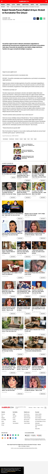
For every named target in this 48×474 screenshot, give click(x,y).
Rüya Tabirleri (26, 421)
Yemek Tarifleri (27, 423)
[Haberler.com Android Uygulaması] (33, 435)
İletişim (39, 407)
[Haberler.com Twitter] (8, 435)
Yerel (8, 6)
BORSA (18, 4)
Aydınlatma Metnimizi (11, 471)
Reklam (35, 407)
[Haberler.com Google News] (3, 435)
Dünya (3, 425)
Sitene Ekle (37, 428)
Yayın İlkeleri (45, 407)
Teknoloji (14, 415)
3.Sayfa (3, 423)
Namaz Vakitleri (27, 415)
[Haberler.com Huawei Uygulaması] (39, 435)
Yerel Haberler (15, 423)
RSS (36, 426)
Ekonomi (3, 414)
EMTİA (32, 4)
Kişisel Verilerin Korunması (40, 419)
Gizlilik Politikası (38, 415)
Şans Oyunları (26, 419)
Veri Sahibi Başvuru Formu (40, 421)
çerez (2, 469)
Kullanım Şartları (38, 414)
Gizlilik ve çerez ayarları (15, 448)
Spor (2, 415)
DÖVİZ (8, 4)
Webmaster (37, 423)
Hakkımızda (30, 407)
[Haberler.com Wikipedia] (5, 438)
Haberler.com (26, 412)
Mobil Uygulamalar (38, 425)
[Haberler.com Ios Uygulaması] (27, 435)
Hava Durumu (26, 414)
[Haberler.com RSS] (3, 438)
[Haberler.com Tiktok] (10, 438)
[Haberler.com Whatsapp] (16, 435)
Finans (14, 417)
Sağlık (14, 414)
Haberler (3, 412)
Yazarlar (14, 421)
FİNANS (3, 4)
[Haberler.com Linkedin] (13, 435)
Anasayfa (3, 6)
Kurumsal (37, 412)
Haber (19, 446)
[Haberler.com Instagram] (10, 435)
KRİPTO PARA (25, 4)
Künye (42, 407)
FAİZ (37, 4)
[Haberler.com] (8, 407)
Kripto (3, 421)
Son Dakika (4, 419)
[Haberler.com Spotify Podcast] (18, 435)
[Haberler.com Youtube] (8, 438)
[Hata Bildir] (21, 448)
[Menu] (1, 1)
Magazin (3, 417)
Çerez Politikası (38, 417)
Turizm (14, 419)
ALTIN (13, 4)
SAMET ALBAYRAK (15, 135)
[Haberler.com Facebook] (5, 435)
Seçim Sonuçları (27, 417)
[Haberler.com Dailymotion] (16, 438)
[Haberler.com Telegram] (13, 438)
